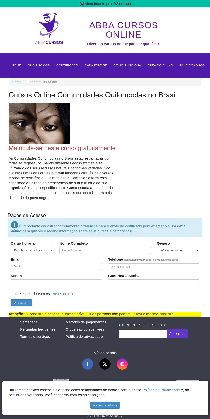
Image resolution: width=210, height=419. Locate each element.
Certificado (67, 65)
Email (16, 259)
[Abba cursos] (49, 28)
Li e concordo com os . (45, 294)
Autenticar (177, 334)
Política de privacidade (84, 337)
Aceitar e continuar (105, 405)
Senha (16, 276)
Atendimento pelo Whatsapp (107, 4)
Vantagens (29, 322)
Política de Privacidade (161, 390)
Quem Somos (39, 65)
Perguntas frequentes (37, 329)
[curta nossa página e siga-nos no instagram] (122, 364)
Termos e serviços (35, 337)
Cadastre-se (96, 65)
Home (16, 65)
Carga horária (23, 243)
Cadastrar (23, 303)
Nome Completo (73, 243)
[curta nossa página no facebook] (87, 364)
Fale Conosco (192, 65)
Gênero (163, 243)
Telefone (143, 259)
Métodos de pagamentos (86, 322)
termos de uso (62, 294)
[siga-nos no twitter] (105, 364)
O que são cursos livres (85, 329)
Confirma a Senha (123, 276)
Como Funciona (127, 65)
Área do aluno (160, 65)
